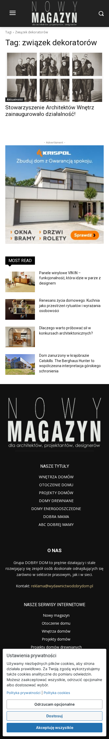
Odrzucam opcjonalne (54, 704)
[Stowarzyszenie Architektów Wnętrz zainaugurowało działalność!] (54, 77)
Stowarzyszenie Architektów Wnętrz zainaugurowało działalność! (49, 110)
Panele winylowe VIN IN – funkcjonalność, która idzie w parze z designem (70, 278)
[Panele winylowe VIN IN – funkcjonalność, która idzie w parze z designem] (20, 282)
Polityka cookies (57, 693)
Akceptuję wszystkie (54, 727)
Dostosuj (54, 716)
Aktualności (15, 99)
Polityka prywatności (23, 693)
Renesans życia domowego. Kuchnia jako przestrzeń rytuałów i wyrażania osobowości (70, 305)
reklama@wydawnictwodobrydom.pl (62, 585)
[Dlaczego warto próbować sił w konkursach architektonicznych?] (20, 337)
